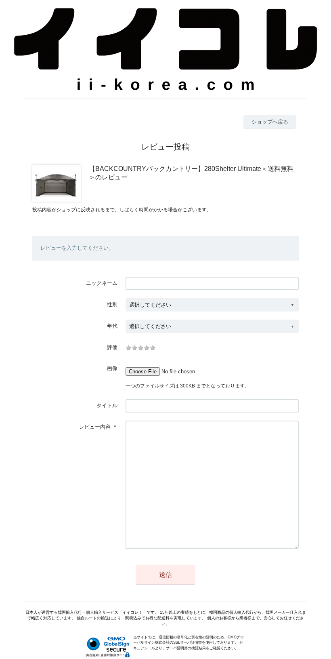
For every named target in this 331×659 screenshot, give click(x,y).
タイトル (106, 405)
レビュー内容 (95, 427)
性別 (112, 304)
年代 (112, 326)
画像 (112, 368)
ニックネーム (101, 283)
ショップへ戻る (269, 122)
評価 (112, 347)
